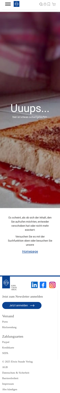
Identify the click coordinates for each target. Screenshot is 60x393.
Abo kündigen (9, 389)
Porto (5, 321)
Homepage (30, 251)
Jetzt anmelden (18, 305)
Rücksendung (9, 327)
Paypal (5, 342)
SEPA (5, 353)
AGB (5, 367)
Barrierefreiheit (10, 378)
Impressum (8, 383)
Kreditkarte (8, 347)
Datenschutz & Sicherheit (15, 372)
